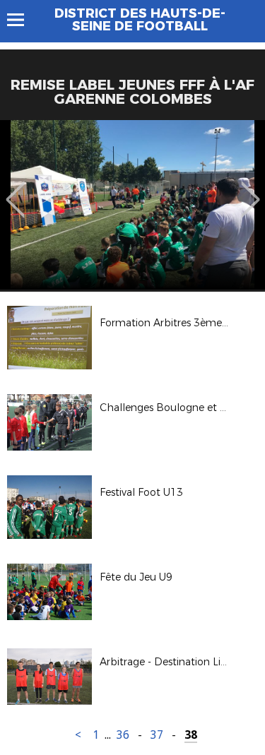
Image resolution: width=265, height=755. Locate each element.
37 (157, 735)
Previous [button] (15, 189)
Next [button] (250, 189)
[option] (132, 205)
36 (123, 735)
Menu (22, 19)
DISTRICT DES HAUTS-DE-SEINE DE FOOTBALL (139, 20)
